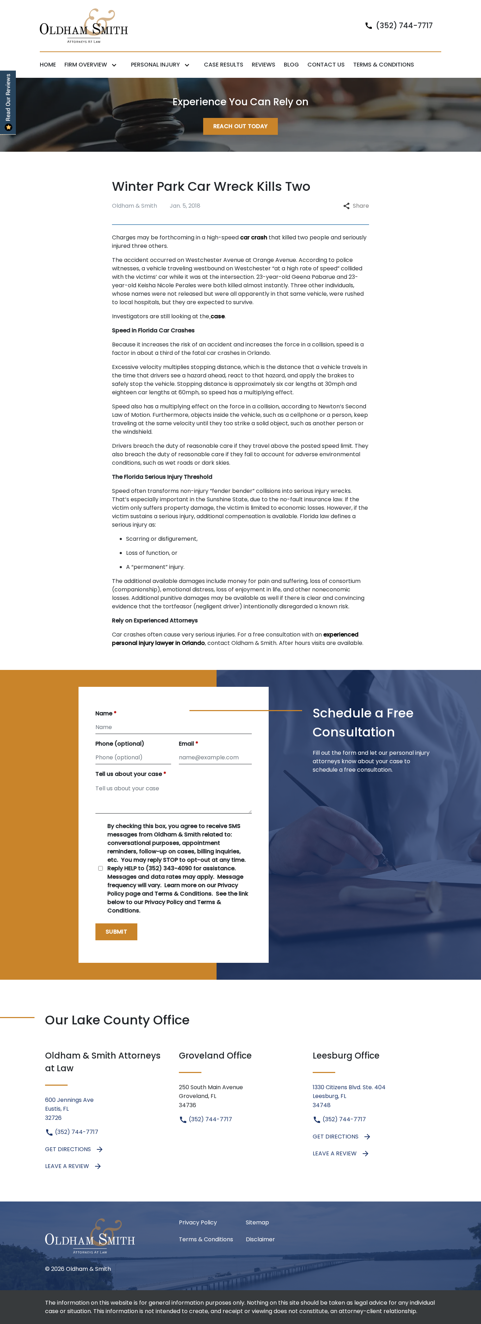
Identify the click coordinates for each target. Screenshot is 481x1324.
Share (361, 206)
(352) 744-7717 (76, 1132)
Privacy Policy (198, 1222)
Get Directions (68, 1149)
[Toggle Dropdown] (115, 65)
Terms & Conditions (206, 1239)
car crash (253, 237)
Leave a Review (67, 1166)
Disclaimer (260, 1239)
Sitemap (257, 1222)
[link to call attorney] (395, 25)
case (218, 316)
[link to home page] (84, 25)
